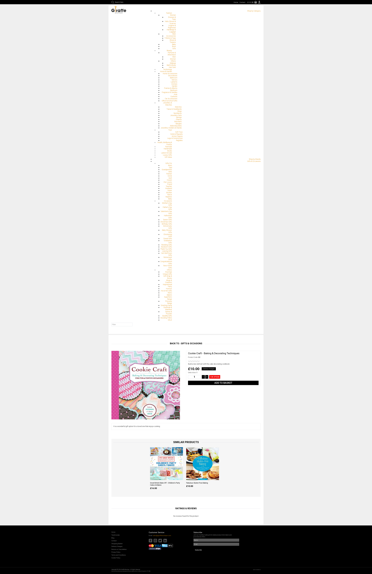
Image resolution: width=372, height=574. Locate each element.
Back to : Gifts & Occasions (186, 343)
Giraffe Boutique (121, 9)
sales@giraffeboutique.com (162, 535)
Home (236, 2)
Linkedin (165, 540)
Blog (112, 538)
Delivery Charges (209, 369)
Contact (242, 2)
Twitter (160, 540)
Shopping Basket (117, 544)
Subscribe (198, 550)
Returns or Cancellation (119, 549)
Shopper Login (259, 2)
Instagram (155, 540)
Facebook (150, 540)
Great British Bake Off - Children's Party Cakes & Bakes (165, 484)
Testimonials (115, 535)
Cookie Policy (115, 558)
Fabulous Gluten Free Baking (197, 483)
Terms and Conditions (118, 555)
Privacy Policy (115, 552)
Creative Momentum (257, 569)
